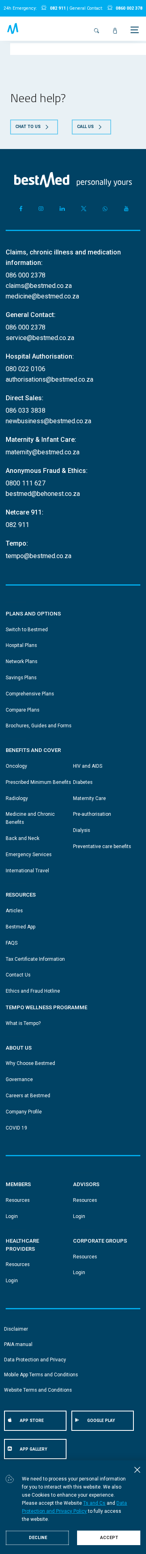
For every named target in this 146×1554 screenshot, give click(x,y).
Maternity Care (89, 798)
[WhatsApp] (105, 208)
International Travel (27, 871)
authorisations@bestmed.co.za (49, 379)
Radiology (17, 798)
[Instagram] (41, 208)
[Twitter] (83, 208)
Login (12, 1216)
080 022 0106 (25, 369)
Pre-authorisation (92, 814)
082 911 (58, 8)
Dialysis (81, 830)
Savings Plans (21, 677)
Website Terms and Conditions (38, 1390)
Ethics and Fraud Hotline (33, 991)
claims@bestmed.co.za (39, 286)
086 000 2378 (25, 275)
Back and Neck (22, 838)
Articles (14, 911)
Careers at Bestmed (28, 1095)
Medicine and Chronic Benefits (30, 818)
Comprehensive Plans (30, 694)
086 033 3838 (25, 410)
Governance (19, 1079)
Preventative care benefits (102, 846)
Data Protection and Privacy (35, 1360)
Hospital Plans (21, 645)
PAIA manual (18, 1344)
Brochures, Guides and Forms (38, 726)
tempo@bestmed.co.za (38, 556)
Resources (18, 1200)
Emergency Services (29, 854)
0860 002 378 (129, 8)
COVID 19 (16, 1128)
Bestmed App (20, 927)
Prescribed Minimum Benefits (38, 782)
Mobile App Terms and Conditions (41, 1375)
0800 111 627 (25, 483)
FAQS (11, 943)
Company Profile (24, 1112)
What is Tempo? (23, 1023)
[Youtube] (126, 208)
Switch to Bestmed (27, 629)
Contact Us (18, 975)
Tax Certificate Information (35, 959)
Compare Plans (22, 710)
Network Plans (21, 661)
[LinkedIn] (62, 208)
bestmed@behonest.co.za (43, 494)
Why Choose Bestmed (30, 1063)
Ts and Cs (94, 1503)
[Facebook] (19, 208)
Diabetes (82, 782)
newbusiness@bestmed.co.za (48, 421)
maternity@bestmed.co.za (42, 452)
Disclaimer (16, 1329)
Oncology (16, 766)
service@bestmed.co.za (40, 338)
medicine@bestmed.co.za (42, 296)
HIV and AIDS (87, 766)
